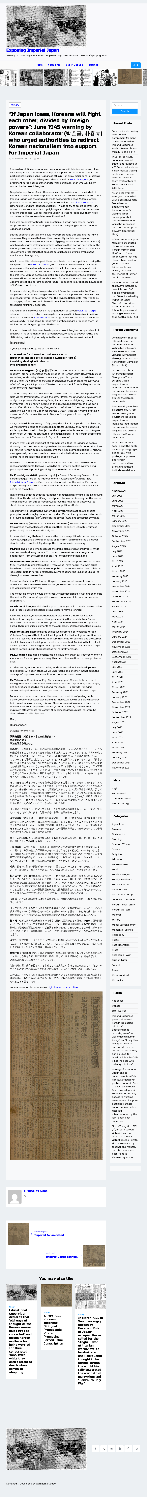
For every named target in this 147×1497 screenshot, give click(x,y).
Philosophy (118, 935)
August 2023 (119, 662)
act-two (116, 370)
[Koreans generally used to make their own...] (15, 78)
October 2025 (120, 536)
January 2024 (119, 636)
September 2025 (121, 541)
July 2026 (117, 495)
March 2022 (118, 747)
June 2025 (117, 556)
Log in (115, 788)
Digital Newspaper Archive (63, 987)
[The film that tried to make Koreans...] (113, 78)
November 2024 (121, 591)
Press (115, 950)
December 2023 (121, 641)
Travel (115, 970)
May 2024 (117, 616)
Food (115, 869)
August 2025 (119, 546)
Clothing (116, 839)
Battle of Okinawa (40, 264)
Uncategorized (120, 975)
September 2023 (121, 657)
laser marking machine (125, 406)
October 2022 (120, 712)
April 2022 (117, 742)
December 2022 (121, 702)
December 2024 (121, 586)
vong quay (118, 337)
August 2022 (119, 722)
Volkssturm (40, 317)
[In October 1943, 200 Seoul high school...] (39, 78)
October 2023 (120, 652)
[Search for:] (125, 105)
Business (116, 829)
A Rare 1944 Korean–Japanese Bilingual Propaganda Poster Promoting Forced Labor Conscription (53, 1329)
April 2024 (117, 621)
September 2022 (121, 717)
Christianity (118, 834)
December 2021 (121, 762)
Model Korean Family (124, 924)
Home (39, 64)
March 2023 (118, 687)
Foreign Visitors (120, 884)
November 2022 (121, 707)
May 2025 (117, 561)
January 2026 (119, 521)
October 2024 (120, 596)
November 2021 (120, 767)
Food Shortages (121, 874)
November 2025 (121, 531)
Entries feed (118, 793)
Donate (93, 64)
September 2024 (121, 601)
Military (15, 105)
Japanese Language (123, 899)
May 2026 (117, 506)
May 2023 (117, 677)
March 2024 (118, 626)
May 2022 (117, 737)
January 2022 (119, 757)
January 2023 (119, 697)
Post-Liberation (120, 945)
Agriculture (118, 824)
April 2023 (117, 682)
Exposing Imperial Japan (32, 50)
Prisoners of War (121, 955)
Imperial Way (119, 889)
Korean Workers (121, 909)
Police (115, 940)
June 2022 (117, 732)
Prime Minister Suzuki (21, 482)
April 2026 (117, 511)
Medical (116, 914)
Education (117, 859)
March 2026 (118, 516)
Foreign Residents (122, 879)
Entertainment (120, 864)
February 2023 (120, 692)
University (117, 980)
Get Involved (74, 64)
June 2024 (118, 611)
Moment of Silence (122, 929)
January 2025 (119, 581)
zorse (115, 442)
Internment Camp (122, 894)
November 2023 (121, 647)
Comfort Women (121, 844)
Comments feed (121, 798)
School (116, 965)
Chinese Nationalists (84, 202)
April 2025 (117, 566)
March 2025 (118, 571)
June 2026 (117, 501)
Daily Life (117, 854)
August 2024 (119, 606)
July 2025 (117, 551)
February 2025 (120, 576)
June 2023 (117, 672)
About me (54, 64)
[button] (145, 78)
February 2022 (120, 752)
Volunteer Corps (86, 310)
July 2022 (117, 727)
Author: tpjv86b (36, 1191)
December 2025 (121, 526)
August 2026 (119, 490)
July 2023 (117, 667)
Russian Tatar (119, 960)
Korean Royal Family (123, 904)
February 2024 (120, 631)
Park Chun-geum (79, 179)
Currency (117, 849)
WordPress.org (120, 803)
